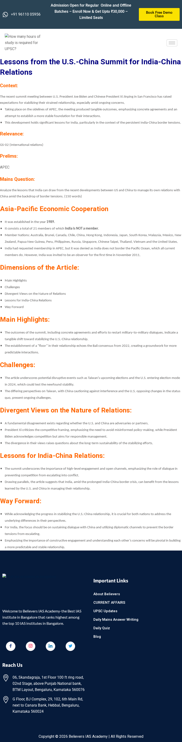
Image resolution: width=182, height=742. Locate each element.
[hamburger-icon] (172, 42)
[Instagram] (30, 646)
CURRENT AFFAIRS (109, 602)
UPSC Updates (105, 611)
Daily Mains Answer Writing (115, 619)
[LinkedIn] (50, 646)
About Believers (106, 594)
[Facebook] (10, 646)
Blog (97, 636)
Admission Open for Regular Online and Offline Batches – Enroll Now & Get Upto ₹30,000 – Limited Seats (91, 11)
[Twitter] (70, 646)
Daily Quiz (101, 628)
